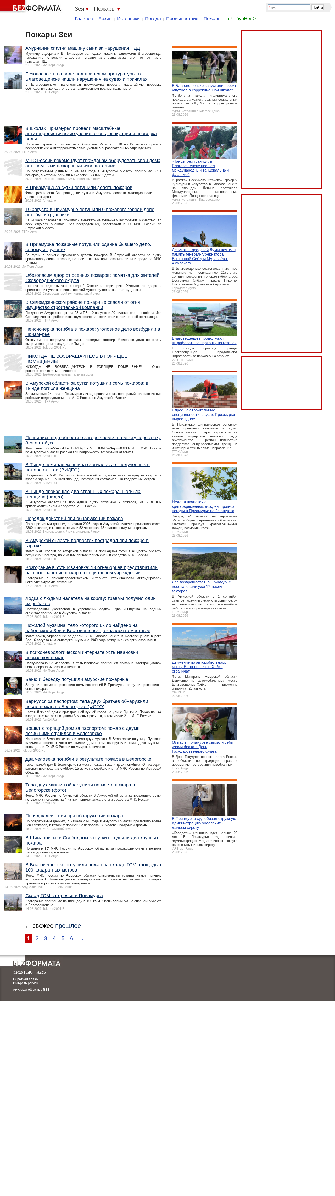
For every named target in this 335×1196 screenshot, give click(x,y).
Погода (153, 18)
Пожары (212, 18)
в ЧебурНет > (241, 18)
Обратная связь (25, 979)
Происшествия (182, 18)
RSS (46, 989)
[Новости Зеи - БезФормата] (31, 6)
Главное (84, 18)
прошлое (68, 925)
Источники (128, 18)
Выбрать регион (25, 983)
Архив (105, 18)
